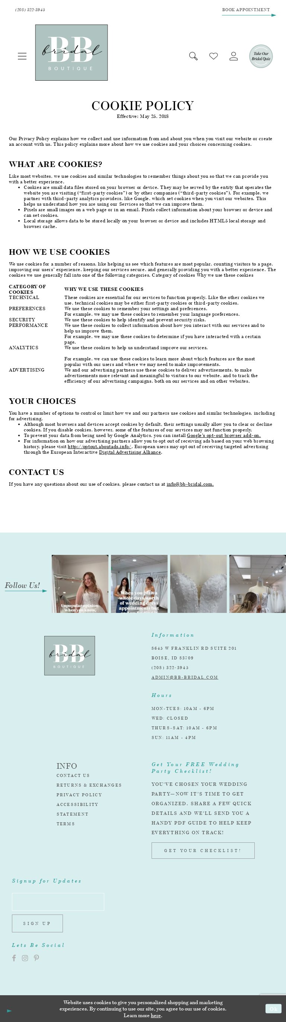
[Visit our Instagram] (25, 958)
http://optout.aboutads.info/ (99, 446)
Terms (66, 823)
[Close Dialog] (8, 1008)
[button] (22, 56)
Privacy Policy (79, 794)
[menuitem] (22, 56)
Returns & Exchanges (90, 785)
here (156, 1015)
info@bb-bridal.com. (190, 484)
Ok (274, 1008)
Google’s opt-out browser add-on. (224, 435)
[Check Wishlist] (214, 56)
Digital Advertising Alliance (130, 452)
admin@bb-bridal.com (185, 677)
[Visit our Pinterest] (36, 958)
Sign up (37, 923)
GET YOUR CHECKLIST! (203, 850)
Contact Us (73, 775)
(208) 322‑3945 (170, 667)
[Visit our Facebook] (14, 958)
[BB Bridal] (71, 52)
